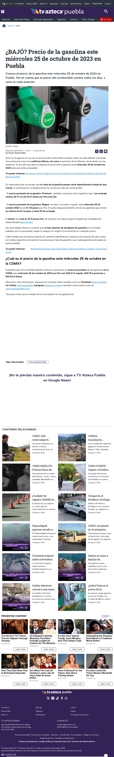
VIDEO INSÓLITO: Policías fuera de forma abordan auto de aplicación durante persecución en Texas (43, 468)
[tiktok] (57, 699)
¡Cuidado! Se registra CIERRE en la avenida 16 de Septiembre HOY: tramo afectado (43, 497)
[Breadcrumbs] (5, 25)
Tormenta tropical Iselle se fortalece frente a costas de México (43, 557)
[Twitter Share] (96, 151)
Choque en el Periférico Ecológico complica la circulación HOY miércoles (99, 497)
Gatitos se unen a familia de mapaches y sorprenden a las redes (98, 557)
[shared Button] (101, 151)
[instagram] (52, 699)
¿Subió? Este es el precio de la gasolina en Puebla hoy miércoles (99, 587)
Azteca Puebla (99, 282)
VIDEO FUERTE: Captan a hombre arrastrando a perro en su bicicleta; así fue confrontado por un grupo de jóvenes (100, 468)
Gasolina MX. (26, 222)
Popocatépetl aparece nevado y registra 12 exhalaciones (42, 527)
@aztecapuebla (25, 285)
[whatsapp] (66, 698)
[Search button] (106, 11)
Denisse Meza (20, 153)
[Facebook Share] (105, 151)
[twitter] (48, 699)
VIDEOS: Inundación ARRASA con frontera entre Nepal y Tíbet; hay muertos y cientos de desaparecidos (98, 438)
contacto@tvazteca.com (66, 725)
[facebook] (62, 699)
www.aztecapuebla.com (18, 288)
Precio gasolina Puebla (37, 362)
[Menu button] (8, 11)
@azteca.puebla (53, 285)
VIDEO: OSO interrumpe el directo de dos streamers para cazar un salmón (42, 438)
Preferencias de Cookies (40, 735)
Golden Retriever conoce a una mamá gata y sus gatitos (44, 587)
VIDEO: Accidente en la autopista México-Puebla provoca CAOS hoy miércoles (99, 527)
